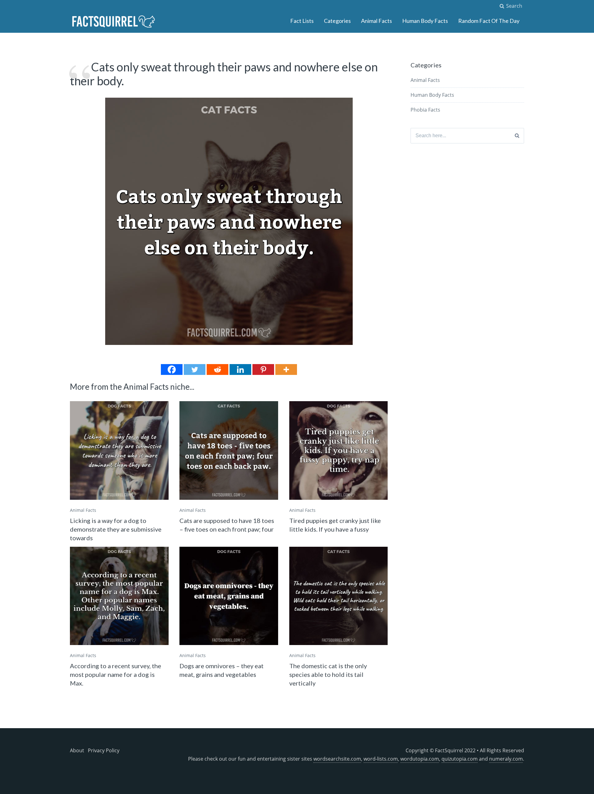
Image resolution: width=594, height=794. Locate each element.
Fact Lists (302, 20)
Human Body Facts (425, 20)
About (77, 750)
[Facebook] (172, 369)
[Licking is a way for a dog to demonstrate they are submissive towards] (119, 450)
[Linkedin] (240, 369)
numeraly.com (506, 758)
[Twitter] (194, 369)
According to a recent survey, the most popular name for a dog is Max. (115, 674)
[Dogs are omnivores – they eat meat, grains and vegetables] (228, 596)
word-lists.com (381, 758)
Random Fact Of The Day (488, 20)
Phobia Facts (425, 109)
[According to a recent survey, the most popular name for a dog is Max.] (119, 596)
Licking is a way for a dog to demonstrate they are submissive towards (115, 529)
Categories (337, 20)
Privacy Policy (103, 750)
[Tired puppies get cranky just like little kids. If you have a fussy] (338, 450)
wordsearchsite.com (337, 758)
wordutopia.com (419, 758)
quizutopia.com (459, 758)
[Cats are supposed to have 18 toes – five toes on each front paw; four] (228, 450)
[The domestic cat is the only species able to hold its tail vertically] (338, 596)
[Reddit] (217, 369)
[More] (286, 369)
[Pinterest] (263, 369)
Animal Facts (376, 20)
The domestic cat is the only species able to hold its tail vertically (328, 674)
